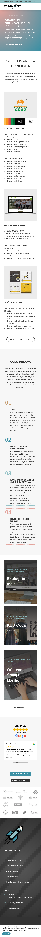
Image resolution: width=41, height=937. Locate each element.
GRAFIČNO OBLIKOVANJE (15, 128)
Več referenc (19, 707)
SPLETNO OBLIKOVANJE (14, 225)
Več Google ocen (19, 774)
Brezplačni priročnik (12, 876)
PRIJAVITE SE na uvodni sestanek (21, 339)
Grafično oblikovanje (12, 871)
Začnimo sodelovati (14, 44)
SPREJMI (6, 934)
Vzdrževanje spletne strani (14, 866)
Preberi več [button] (9, 757)
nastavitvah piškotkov (20, 930)
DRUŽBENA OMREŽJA (13, 302)
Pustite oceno (19, 780)
